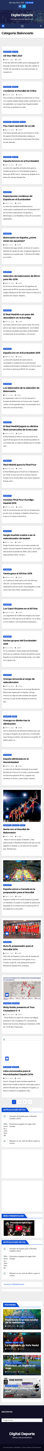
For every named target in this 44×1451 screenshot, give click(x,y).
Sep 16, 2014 (9, 686)
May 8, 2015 (9, 542)
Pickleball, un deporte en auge (20, 1367)
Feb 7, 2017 (9, 245)
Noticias (15, 51)
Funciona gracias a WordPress (12, 1447)
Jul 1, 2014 (9, 1078)
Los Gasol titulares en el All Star (20, 608)
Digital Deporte (22, 15)
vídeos (23, 825)
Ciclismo (8, 1385)
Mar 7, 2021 (9, 59)
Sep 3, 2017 (9, 203)
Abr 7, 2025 (11, 1326)
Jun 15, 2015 (9, 433)
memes (14, 716)
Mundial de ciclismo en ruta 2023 (21, 1390)
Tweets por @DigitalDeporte (14, 1284)
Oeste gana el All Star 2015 (17, 573)
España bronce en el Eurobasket (21, 161)
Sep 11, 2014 (9, 728)
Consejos (16, 1317)
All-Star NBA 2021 (12, 55)
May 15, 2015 (9, 507)
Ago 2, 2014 (9, 953)
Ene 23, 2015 (9, 612)
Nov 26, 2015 (9, 321)
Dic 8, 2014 (9, 648)
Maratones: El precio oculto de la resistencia (21, 1321)
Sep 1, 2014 (9, 836)
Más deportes (17, 1362)
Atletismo (9, 1317)
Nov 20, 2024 (11, 1349)
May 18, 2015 (9, 468)
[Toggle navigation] (22, 26)
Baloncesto (7, 51)
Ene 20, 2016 (9, 283)
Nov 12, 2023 (11, 1372)
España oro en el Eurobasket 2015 (21, 352)
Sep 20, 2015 (9, 357)
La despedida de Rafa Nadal (22, 1345)
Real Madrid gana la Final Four (19, 464)
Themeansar (37, 1447)
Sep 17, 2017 (9, 165)
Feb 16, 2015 (9, 577)
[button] (41, 26)
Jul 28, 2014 (9, 1014)
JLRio (19, 59)
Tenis (21, 1342)
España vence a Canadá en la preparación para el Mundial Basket (19, 892)
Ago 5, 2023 (11, 1395)
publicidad (16, 825)
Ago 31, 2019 (9, 95)
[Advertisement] (19, 1163)
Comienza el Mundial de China (19, 90)
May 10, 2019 (9, 130)
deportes (15, 121)
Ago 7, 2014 (9, 896)
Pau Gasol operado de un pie (19, 126)
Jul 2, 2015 (9, 395)
